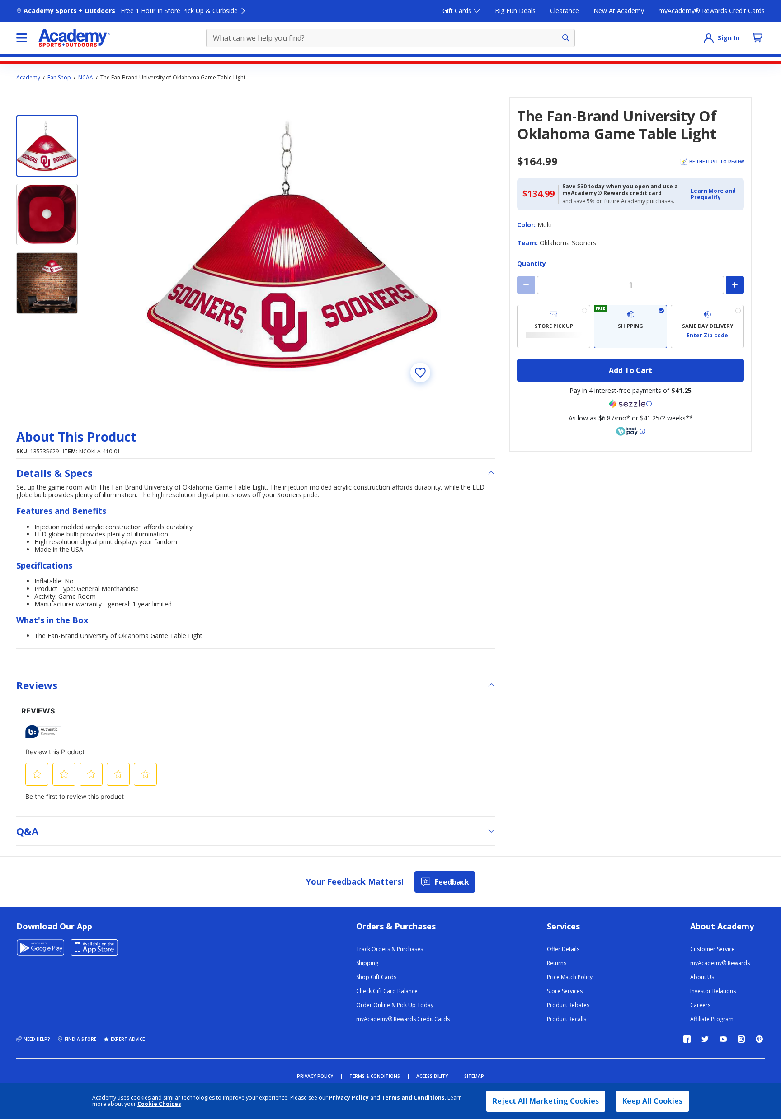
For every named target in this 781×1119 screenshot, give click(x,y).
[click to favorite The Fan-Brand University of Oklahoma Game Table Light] (420, 372)
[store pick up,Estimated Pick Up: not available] (554, 326)
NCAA (85, 78)
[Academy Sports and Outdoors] (74, 38)
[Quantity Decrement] (526, 285)
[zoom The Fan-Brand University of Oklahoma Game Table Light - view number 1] (293, 245)
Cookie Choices (159, 1104)
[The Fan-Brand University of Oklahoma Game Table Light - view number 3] (47, 283)
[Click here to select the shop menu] (21, 38)
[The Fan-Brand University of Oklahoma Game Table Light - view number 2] (47, 214)
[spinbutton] (630, 285)
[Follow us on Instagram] (741, 1039)
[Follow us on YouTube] (723, 1039)
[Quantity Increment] (735, 285)
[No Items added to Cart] (757, 37)
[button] (715, 194)
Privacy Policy (349, 1097)
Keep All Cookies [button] (652, 1101)
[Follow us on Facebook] (687, 1039)
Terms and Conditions (413, 1097)
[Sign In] (708, 38)
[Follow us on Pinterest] (759, 1039)
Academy (28, 78)
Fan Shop (59, 78)
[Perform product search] (566, 38)
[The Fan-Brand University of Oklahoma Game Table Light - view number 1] (47, 146)
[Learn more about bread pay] (630, 431)
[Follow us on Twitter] (705, 1039)
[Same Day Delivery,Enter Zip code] (707, 326)
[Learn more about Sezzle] (630, 403)
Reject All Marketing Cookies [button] (546, 1101)
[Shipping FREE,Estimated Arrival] (630, 326)
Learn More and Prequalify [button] (713, 194)
